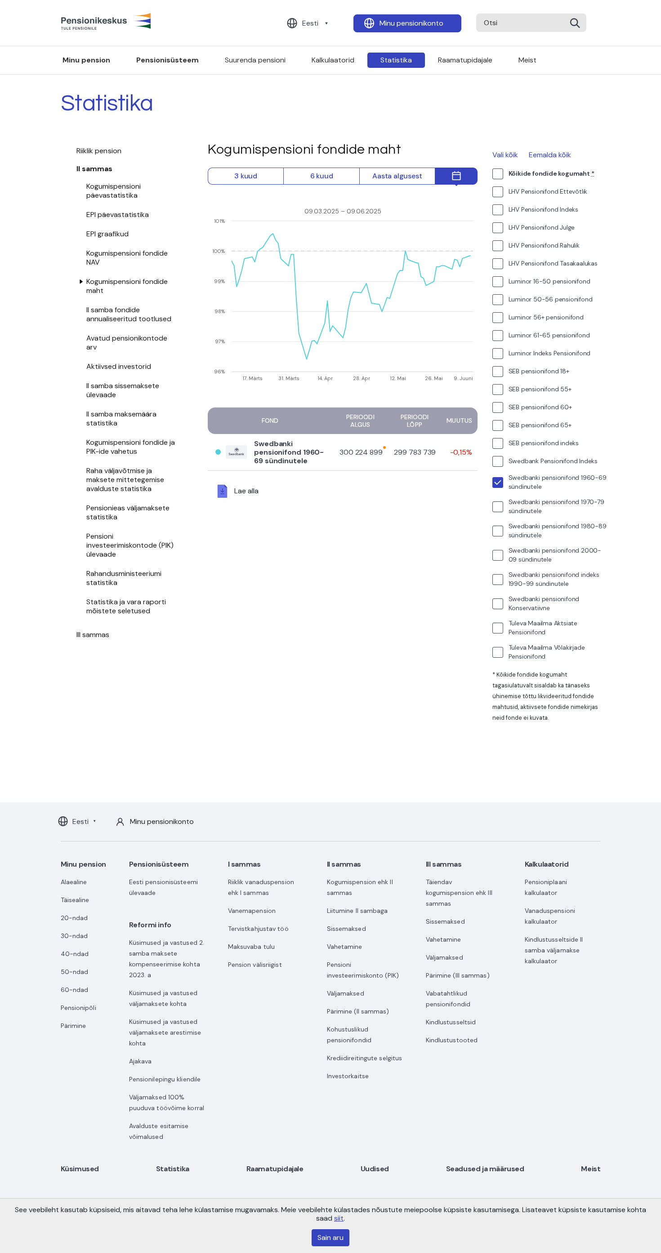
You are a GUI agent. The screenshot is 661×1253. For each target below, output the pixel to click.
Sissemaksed (346, 929)
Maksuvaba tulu (251, 947)
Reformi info (150, 925)
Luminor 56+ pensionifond (546, 317)
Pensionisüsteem (167, 60)
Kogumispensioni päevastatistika (113, 191)
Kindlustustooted (452, 1040)
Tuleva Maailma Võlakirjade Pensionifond (547, 651)
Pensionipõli (78, 1008)
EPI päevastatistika (117, 214)
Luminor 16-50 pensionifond (549, 281)
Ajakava (140, 1061)
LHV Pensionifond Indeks (543, 209)
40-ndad (75, 954)
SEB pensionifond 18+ (539, 371)
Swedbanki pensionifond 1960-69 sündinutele (289, 452)
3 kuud (245, 176)
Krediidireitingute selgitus (364, 1058)
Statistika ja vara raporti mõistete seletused (126, 606)
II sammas (94, 168)
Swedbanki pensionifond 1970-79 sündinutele (556, 506)
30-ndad (74, 936)
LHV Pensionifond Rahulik (544, 245)
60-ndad (75, 990)
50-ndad (75, 972)
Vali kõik (505, 154)
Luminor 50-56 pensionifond (551, 299)
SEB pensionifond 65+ (540, 425)
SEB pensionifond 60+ (540, 407)
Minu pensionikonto (411, 23)
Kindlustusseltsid (451, 1022)
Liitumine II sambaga (357, 911)
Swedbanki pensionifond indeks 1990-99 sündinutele (554, 579)
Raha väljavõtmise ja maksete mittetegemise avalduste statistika (125, 479)
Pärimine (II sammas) (358, 1011)
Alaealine (74, 882)
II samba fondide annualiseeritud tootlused (128, 314)
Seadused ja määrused (485, 1168)
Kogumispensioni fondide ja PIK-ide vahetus (130, 447)
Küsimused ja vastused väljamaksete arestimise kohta (165, 1032)
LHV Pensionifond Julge (542, 227)
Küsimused (80, 1168)
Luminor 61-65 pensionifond (549, 335)
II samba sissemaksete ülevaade (122, 390)
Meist (527, 60)
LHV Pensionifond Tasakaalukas (553, 263)
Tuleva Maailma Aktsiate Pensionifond (543, 627)
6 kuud (321, 176)
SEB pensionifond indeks (544, 443)
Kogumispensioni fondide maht (127, 286)
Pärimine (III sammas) (458, 975)
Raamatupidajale (465, 60)
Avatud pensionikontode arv (126, 342)
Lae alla (246, 491)
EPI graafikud (107, 234)
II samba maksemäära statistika (121, 418)
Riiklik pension (99, 150)
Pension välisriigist (255, 965)
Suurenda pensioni (255, 60)
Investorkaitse (348, 1076)
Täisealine (75, 900)
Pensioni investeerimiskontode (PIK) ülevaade (130, 545)
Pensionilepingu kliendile (165, 1079)
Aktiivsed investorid (118, 366)
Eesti (310, 23)
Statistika (396, 60)
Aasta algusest (397, 176)
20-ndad (74, 918)
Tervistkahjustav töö (258, 929)
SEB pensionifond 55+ (540, 389)
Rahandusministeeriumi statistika (123, 578)
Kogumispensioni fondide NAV (127, 257)
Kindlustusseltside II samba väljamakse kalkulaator (554, 950)
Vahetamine (344, 947)
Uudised (375, 1168)
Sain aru (330, 1237)
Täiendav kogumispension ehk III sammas (459, 893)
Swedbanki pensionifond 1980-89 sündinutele (558, 530)
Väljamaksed (345, 993)
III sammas (93, 634)
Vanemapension (252, 911)
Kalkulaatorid (333, 60)
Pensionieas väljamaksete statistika (128, 512)
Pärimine (73, 1026)
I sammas (244, 864)
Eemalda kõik (550, 154)
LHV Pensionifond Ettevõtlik (548, 191)
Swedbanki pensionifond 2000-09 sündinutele (555, 554)
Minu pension (86, 60)
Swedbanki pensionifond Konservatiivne (544, 603)
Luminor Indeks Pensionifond (550, 353)
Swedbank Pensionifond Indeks (553, 461)
